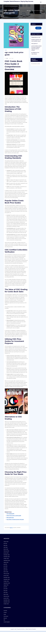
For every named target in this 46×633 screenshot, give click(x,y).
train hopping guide (10, 513)
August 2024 (6, 584)
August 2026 (6, 541)
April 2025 (5, 569)
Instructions (6, 616)
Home (29, 10)
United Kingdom (7, 621)
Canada (5, 612)
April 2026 (5, 547)
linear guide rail (34, 43)
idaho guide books (10, 517)
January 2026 (6, 552)
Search (33, 24)
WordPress (23, 629)
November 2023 (7, 601)
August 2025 (6, 562)
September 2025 (7, 560)
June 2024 (5, 588)
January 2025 (6, 575)
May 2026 (5, 545)
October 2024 (6, 581)
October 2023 (6, 603)
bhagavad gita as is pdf (35, 37)
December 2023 (7, 600)
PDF (4, 620)
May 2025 (5, 568)
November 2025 (7, 556)
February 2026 (6, 551)
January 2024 (6, 598)
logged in (11, 527)
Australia (5, 610)
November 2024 (7, 579)
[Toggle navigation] (40, 2)
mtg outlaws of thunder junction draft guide (15, 519)
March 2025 (6, 571)
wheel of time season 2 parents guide (14, 515)
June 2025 (5, 566)
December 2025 (7, 554)
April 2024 (5, 592)
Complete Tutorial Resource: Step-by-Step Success (18, 1)
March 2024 (6, 594)
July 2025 (5, 564)
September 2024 (7, 583)
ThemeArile (34, 629)
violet (6, 58)
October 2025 (6, 558)
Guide (6, 50)
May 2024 (5, 590)
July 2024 (5, 586)
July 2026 (5, 543)
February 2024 (6, 596)
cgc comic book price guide (37, 10)
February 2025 (6, 573)
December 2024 (7, 577)
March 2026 (6, 549)
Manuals (5, 618)
